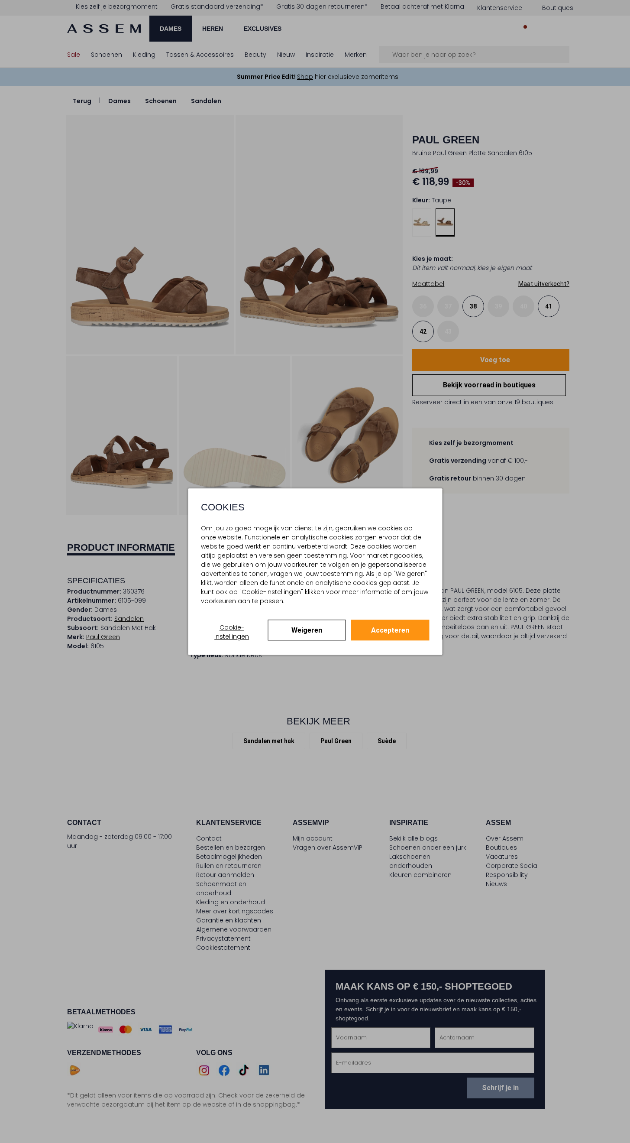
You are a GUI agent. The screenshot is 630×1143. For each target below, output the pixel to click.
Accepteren (390, 630)
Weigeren (306, 630)
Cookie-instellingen (231, 632)
